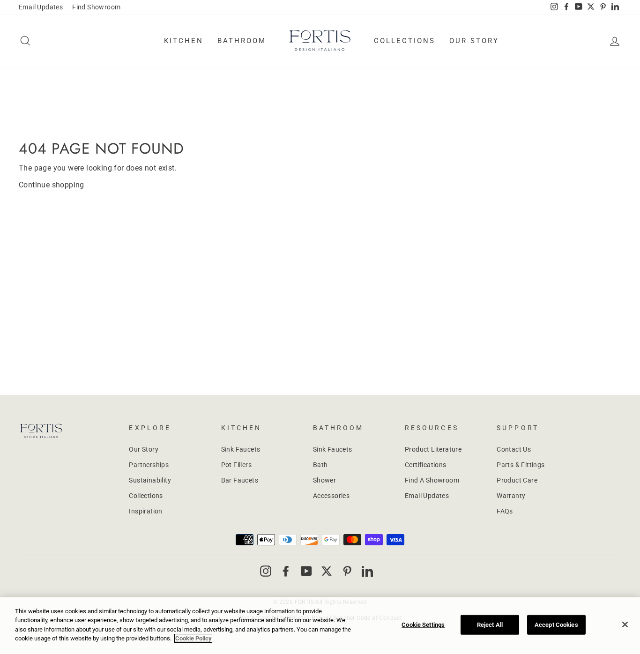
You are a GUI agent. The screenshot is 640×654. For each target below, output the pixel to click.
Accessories (331, 495)
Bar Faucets (239, 480)
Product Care (517, 480)
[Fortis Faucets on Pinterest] (347, 571)
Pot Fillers (236, 464)
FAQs (505, 511)
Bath (320, 464)
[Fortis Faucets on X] (326, 571)
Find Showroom (96, 7)
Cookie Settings (423, 624)
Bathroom (241, 41)
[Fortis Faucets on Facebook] (285, 571)
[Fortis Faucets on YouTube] (306, 571)
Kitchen (183, 41)
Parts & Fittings (520, 464)
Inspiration (145, 511)
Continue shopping (51, 184)
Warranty (511, 495)
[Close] (625, 624)
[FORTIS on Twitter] (591, 7)
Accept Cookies (556, 624)
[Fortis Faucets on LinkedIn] (367, 571)
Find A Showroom (432, 480)
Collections (404, 41)
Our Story (474, 41)
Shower (324, 480)
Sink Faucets (240, 449)
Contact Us (514, 449)
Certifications (426, 464)
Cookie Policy (193, 638)
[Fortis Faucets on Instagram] (265, 571)
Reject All (490, 624)
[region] (320, 625)
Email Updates (41, 7)
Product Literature (433, 449)
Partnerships (149, 464)
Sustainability (150, 480)
